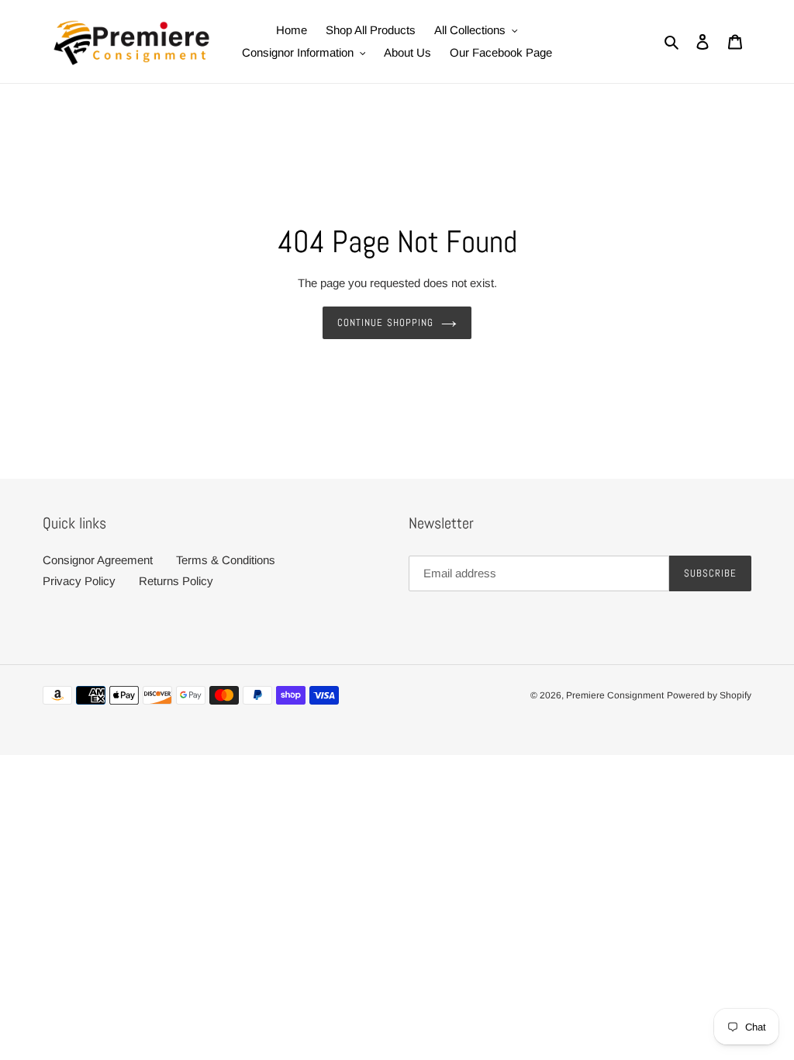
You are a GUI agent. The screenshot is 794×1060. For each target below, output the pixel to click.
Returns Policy (176, 580)
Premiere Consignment (615, 695)
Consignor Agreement (98, 559)
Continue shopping (385, 322)
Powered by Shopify (709, 695)
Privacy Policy (79, 580)
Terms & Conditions (225, 559)
